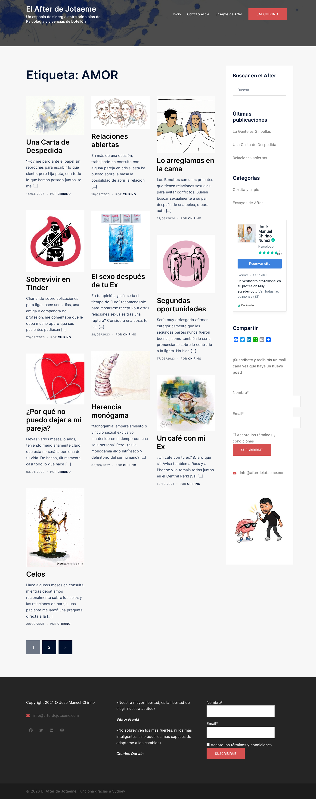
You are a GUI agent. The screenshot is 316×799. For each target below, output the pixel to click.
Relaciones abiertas (109, 140)
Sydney (118, 791)
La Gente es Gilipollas (252, 131)
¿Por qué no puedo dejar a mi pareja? (53, 419)
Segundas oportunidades (181, 304)
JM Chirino (267, 14)
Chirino (64, 194)
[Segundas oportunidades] (186, 263)
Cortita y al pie (198, 14)
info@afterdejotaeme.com (262, 472)
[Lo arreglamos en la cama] (186, 124)
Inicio (177, 14)
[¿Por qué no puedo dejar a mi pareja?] (55, 378)
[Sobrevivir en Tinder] (55, 240)
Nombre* (241, 392)
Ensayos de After (229, 14)
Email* (238, 413)
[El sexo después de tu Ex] (120, 239)
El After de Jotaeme (61, 8)
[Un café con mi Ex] (186, 402)
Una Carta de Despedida (48, 146)
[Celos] (55, 527)
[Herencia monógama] (120, 375)
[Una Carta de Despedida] (55, 115)
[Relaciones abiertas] (120, 112)
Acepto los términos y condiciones (241, 744)
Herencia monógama (110, 411)
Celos (35, 574)
